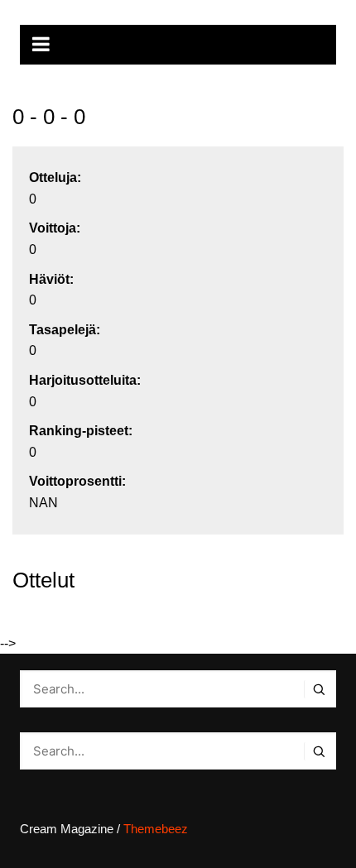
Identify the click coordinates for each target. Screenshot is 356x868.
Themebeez (155, 829)
